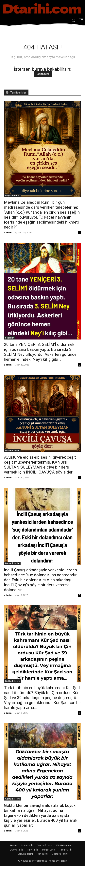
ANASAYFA (43, 74)
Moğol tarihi (49, 849)
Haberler (9, 337)
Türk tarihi (32, 849)
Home (13, 845)
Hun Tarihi (42, 853)
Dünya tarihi (16, 849)
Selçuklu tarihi (12, 195)
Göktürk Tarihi (12, 681)
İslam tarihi (27, 845)
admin (8, 232)
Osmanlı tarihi (12, 450)
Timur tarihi (65, 849)
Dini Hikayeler (64, 845)
